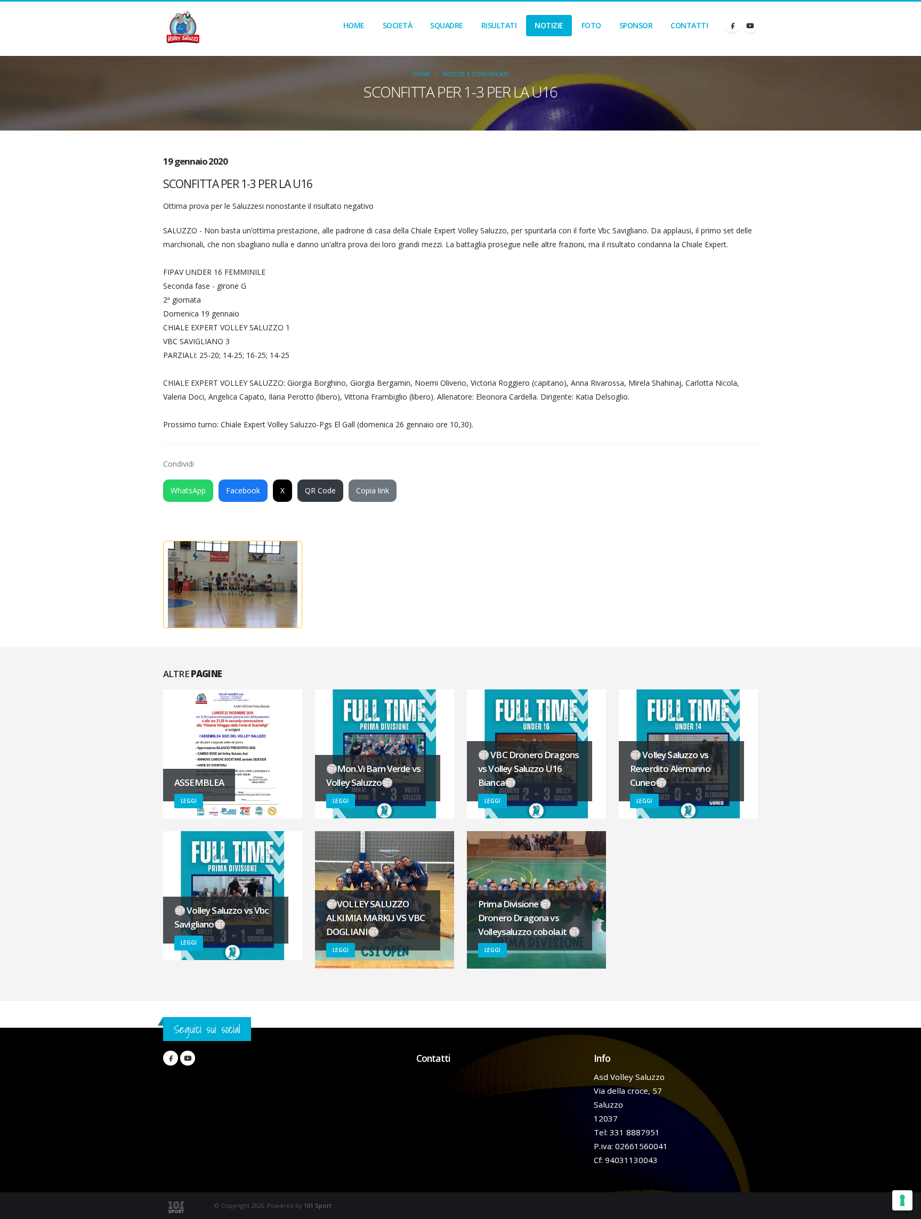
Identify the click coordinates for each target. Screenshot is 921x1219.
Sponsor (636, 25)
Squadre (446, 25)
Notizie (549, 25)
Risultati (499, 25)
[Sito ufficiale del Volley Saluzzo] (183, 28)
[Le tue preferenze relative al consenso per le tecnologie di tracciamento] (902, 1200)
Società (398, 25)
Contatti (689, 25)
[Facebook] (732, 25)
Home (354, 25)
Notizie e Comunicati (475, 74)
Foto (591, 25)
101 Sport (318, 1205)
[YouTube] (749, 25)
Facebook (243, 490)
